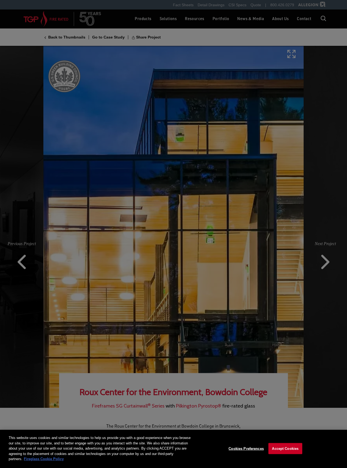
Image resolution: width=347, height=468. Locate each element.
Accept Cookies (285, 448)
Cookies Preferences (246, 448)
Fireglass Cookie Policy (44, 459)
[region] (173, 449)
